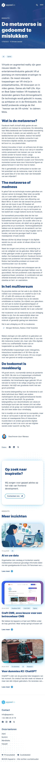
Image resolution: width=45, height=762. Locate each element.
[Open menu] (41, 4)
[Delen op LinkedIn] (14, 447)
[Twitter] (14, 722)
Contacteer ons (13, 496)
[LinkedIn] (10, 722)
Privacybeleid (9, 755)
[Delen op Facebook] (10, 447)
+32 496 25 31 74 (9, 718)
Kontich (5, 737)
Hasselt (5, 744)
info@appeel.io (8, 714)
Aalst (4, 734)
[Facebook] (3, 722)
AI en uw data (10, 555)
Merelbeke (6, 740)
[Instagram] (6, 722)
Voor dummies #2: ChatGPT (19, 671)
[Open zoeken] (37, 5)
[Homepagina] (8, 5)
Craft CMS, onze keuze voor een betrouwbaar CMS (22, 614)
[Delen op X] (18, 447)
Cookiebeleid (25, 755)
